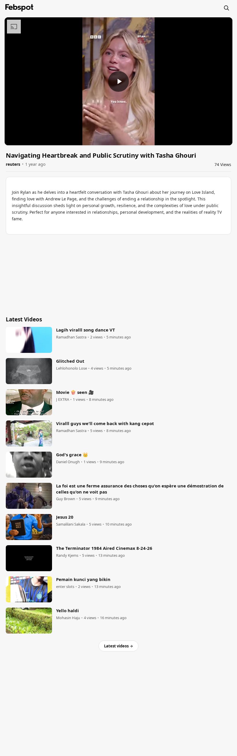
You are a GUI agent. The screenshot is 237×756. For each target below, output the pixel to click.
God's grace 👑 (72, 454)
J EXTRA (62, 399)
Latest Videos (24, 319)
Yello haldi (67, 610)
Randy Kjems (67, 555)
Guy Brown (65, 498)
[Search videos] (226, 7)
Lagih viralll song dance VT (85, 330)
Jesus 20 (64, 517)
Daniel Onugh (68, 461)
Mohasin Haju (68, 617)
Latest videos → (118, 646)
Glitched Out (70, 361)
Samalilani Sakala (70, 524)
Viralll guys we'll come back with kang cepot (105, 423)
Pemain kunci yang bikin (83, 579)
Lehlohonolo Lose (71, 368)
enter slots (65, 586)
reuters (13, 164)
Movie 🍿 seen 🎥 (75, 392)
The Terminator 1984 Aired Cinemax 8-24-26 (104, 548)
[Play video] (118, 81)
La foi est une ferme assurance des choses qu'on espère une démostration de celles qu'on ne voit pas (140, 488)
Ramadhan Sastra (71, 337)
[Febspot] (19, 8)
